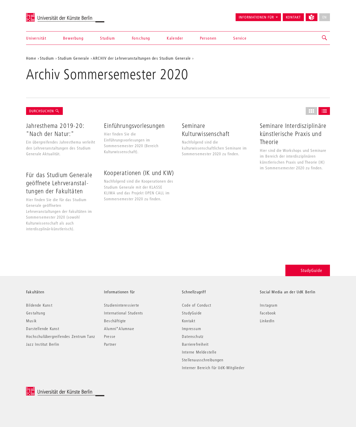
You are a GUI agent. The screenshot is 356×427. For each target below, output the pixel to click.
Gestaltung (35, 312)
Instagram (269, 305)
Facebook (268, 312)
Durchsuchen (42, 111)
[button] (325, 38)
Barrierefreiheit (195, 344)
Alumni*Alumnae (119, 328)
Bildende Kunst (39, 305)
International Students (123, 312)
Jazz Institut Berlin (42, 344)
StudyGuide (311, 270)
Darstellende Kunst (42, 328)
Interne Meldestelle (199, 352)
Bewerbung (73, 38)
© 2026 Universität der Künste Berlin (53, 390)
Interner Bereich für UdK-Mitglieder (213, 367)
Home (31, 58)
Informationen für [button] (256, 17)
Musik (31, 320)
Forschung (141, 38)
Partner (110, 344)
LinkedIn (267, 320)
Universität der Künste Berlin (46, 15)
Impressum (191, 328)
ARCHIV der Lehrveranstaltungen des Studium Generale (142, 58)
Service (240, 38)
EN (324, 17)
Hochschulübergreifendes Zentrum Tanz (60, 336)
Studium (107, 38)
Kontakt (293, 17)
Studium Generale (73, 58)
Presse (109, 336)
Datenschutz (193, 336)
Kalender (175, 38)
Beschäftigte (115, 320)
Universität (36, 38)
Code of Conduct (196, 305)
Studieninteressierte (121, 305)
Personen (208, 38)
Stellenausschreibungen (202, 359)
